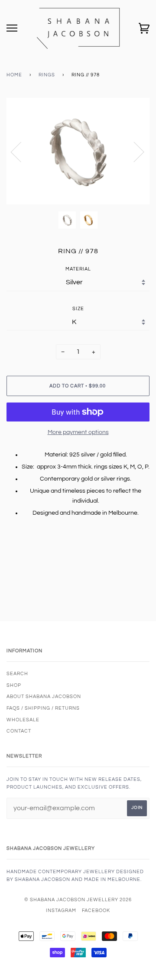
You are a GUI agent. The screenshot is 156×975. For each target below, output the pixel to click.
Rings (47, 74)
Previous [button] (21, 151)
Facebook (96, 910)
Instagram (61, 910)
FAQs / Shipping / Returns (43, 708)
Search (17, 673)
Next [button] (134, 151)
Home (14, 74)
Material (78, 269)
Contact (18, 731)
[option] (78, 151)
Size (78, 308)
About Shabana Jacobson (43, 696)
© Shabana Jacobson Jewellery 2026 (78, 899)
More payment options (78, 432)
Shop (13, 685)
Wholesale (22, 719)
